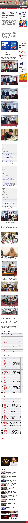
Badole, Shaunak (5, 375)
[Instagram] (20, 47)
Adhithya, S (5, 433)
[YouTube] (22, 45)
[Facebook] (23, 45)
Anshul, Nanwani (5, 391)
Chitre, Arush (5, 406)
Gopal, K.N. (5, 339)
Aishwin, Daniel (5, 366)
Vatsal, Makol (5, 378)
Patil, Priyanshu (5, 370)
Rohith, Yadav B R (5, 342)
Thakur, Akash (5, 362)
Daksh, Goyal (5, 365)
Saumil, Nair (5, 340)
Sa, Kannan (5, 417)
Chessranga (18, 8)
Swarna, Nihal (5, 372)
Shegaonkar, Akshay (5, 426)
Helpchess (23, 8)
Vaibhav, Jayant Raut (5, 360)
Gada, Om (5, 432)
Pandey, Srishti (5, 363)
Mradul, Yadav (5, 351)
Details (2, 353)
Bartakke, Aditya (5, 350)
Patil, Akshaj (5, 429)
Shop (10, 8)
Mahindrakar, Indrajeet (5, 335)
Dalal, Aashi (5, 387)
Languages (5, 8)
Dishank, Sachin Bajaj (5, 386)
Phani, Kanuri (5, 431)
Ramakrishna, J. (5, 346)
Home (1, 8)
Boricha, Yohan (5, 348)
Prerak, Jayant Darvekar (5, 383)
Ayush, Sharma (5, 358)
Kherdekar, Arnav (5, 341)
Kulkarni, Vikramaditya (5, 361)
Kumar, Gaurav (5, 337)
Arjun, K (5, 424)
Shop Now (22, 26)
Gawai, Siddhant (5, 373)
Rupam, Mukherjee (5, 380)
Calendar (14, 8)
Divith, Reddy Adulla (5, 415)
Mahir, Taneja (5, 423)
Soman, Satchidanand (5, 371)
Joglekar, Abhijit (5, 416)
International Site (21, 58)
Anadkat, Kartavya (5, 392)
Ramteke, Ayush (5, 421)
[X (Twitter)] (20, 45)
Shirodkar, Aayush (5, 381)
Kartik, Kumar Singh (5, 334)
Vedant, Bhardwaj (5, 374)
